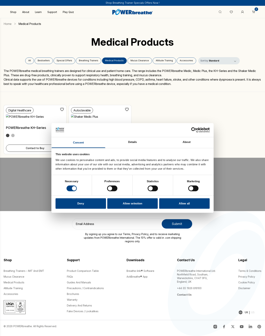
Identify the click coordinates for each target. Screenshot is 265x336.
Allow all (184, 203)
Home (8, 24)
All (29, 60)
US (253, 312)
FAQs (70, 276)
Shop (13, 12)
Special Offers (64, 60)
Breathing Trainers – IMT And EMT (24, 270)
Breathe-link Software (140, 270)
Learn (38, 12)
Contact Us (184, 294)
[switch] (112, 188)
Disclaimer (244, 288)
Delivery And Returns (79, 305)
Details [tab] (132, 141)
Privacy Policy (140, 234)
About (25, 12)
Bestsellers (44, 60)
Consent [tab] (78, 142)
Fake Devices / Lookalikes (82, 311)
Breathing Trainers (88, 60)
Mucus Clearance (140, 60)
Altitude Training (164, 60)
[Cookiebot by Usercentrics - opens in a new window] (194, 130)
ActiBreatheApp (137, 276)
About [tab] (187, 141)
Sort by (204, 60)
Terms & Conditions (249, 270)
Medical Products (114, 60)
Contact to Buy (35, 148)
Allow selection (132, 203)
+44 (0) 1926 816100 (189, 288)
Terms (126, 234)
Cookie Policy (246, 282)
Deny (80, 203)
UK (246, 312)
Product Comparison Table (83, 270)
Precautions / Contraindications (85, 288)
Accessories (186, 60)
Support (52, 12)
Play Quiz (68, 12)
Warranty (72, 299)
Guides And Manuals (79, 282)
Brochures (73, 293)
